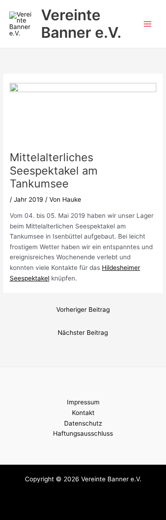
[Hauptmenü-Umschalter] (147, 24)
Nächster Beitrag (83, 332)
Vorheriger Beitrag (83, 309)
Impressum (83, 402)
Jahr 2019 (28, 199)
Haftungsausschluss (83, 433)
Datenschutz (83, 423)
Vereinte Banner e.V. (81, 23)
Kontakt (83, 412)
